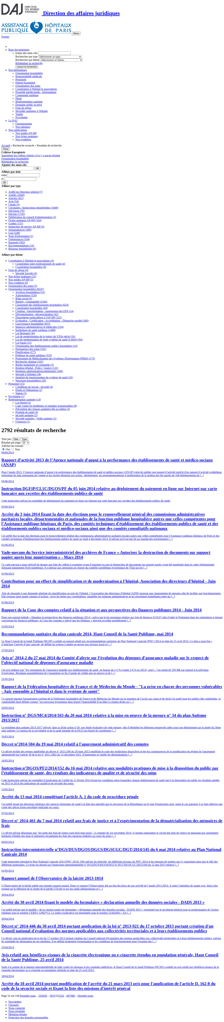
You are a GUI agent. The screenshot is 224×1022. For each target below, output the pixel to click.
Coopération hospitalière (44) (31, 308)
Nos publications (17, 130)
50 (51, 995)
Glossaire (13, 1004)
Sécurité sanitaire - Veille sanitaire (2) (35, 418)
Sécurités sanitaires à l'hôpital (31, 111)
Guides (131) (15, 223)
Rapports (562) (16, 242)
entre (4, 175)
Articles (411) (15, 198)
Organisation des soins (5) (22, 285)
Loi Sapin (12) (23, 342)
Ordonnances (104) (19, 239)
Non (17, 449)
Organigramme (23, 123)
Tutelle (19, 114)
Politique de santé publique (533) (33, 355)
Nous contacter (16, 1008)
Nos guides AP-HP (26, 133)
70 (70, 995)
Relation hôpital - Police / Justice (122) (36, 368)
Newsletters (14, 1001)
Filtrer (6, 149)
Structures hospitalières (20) (30, 380)
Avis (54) (13, 201)
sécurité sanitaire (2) (26, 415)
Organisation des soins (27, 85)
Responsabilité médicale (28, 76)
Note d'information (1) (20, 236)
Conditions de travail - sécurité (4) (34, 386)
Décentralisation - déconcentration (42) (36, 314)
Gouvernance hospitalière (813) (32, 323)
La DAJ (12, 120)
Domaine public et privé (28, 104)
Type (24, 439)
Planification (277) (25, 352)
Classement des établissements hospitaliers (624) (42, 304)
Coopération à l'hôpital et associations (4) (31, 260)
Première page (27, 995)
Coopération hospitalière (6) (30, 266)
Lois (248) (14, 232)
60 (67, 995)
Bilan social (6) (23, 298)
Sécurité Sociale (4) (26, 273)
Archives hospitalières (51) (30, 292)
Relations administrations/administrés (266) (39, 371)
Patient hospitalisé (25, 82)
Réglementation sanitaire (29, 101)
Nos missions (22, 126)
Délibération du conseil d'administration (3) (32, 217)
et (2, 178)
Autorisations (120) (26, 295)
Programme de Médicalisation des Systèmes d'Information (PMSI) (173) (55, 358)
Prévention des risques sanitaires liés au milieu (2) (42, 409)
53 (59, 995)
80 (73, 995)
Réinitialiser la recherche (29, 63)
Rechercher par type (26, 56)
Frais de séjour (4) (18, 270)
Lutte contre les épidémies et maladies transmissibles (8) (46, 405)
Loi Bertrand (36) (25, 333)
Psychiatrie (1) (16, 396)
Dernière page (85, 995)
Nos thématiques (17, 70)
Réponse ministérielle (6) (22, 248)
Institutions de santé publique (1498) (35, 330)
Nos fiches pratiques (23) (22, 276)
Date (16, 439)
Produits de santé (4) (26, 412)
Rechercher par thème (27, 59)
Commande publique (26, 95)
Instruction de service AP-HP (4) (26, 226)
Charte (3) (14, 204)
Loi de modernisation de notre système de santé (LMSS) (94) (49, 339)
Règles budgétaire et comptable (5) (34, 364)
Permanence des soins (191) (30, 349)
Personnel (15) (16, 383)
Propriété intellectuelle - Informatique (35, 92)
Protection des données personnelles (28, 1017)
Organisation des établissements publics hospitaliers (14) (46, 345)
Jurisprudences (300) (19, 229)
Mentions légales (17, 1014)
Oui (8, 449)
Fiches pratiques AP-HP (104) (24, 220)
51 (53, 995)
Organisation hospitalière (29, 73)
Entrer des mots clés (26, 53)
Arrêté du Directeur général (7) (25, 191)
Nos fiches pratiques (26, 136)
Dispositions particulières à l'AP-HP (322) (38, 317)
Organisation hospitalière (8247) (26, 289)
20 (42, 995)
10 (39, 995)
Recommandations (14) (21, 245)
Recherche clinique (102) (29, 361)
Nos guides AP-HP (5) (20, 279)
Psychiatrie (21, 117)
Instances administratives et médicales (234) (39, 326)
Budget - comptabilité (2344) (31, 301)
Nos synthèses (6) (18, 282)
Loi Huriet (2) (23, 402)
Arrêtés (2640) (16, 195)
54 (62, 995)
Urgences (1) (22, 421)
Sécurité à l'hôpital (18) (28, 374)
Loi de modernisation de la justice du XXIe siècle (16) (45, 336)
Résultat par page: (11, 442)
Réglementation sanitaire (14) (24, 399)
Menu (76, 33)
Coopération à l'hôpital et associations (36, 89)
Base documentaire (18, 49)
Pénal (18, 98)
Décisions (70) (16, 210)
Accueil (5, 145)
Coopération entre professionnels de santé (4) (40, 263)
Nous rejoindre (16, 1011)
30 (45, 995)
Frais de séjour (23, 107)
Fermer (5, 36)
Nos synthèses (23, 139)
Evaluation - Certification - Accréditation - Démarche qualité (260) (52, 320)
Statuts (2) (21, 393)
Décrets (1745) (16, 214)
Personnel (20, 79)
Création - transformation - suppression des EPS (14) (44, 311)
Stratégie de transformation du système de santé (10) (44, 377)
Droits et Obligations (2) (28, 390)
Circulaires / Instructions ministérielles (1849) (33, 207)
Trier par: (6, 439)
